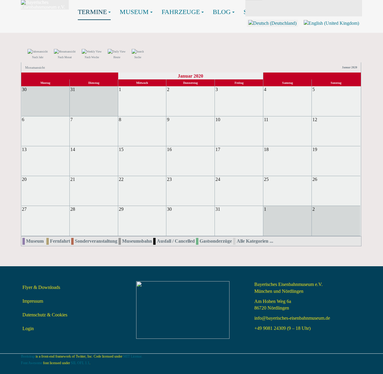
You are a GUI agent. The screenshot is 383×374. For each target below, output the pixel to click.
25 (266, 179)
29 (121, 209)
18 (266, 149)
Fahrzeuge (181, 12)
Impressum (32, 301)
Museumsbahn (137, 241)
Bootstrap (28, 356)
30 (169, 209)
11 (266, 119)
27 (24, 209)
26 (314, 179)
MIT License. (132, 356)
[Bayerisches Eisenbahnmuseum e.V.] (45, 5)
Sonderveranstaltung (96, 241)
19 (314, 149)
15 (121, 149)
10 (217, 119)
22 (121, 179)
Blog (222, 12)
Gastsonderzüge (216, 241)
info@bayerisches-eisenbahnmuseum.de (292, 318)
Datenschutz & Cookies (44, 314)
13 (24, 149)
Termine (92, 12)
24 (217, 179)
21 (72, 179)
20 (24, 179)
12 (314, 119)
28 (72, 209)
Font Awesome (31, 363)
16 (169, 149)
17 (217, 149)
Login (28, 328)
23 (169, 179)
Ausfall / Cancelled (176, 241)
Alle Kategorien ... (255, 241)
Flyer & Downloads (41, 287)
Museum (134, 12)
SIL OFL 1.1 (80, 363)
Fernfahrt (60, 241)
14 (72, 149)
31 (217, 209)
